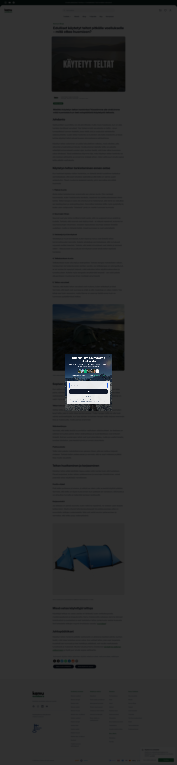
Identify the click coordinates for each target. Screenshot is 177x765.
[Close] (110, 356)
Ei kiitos (88, 396)
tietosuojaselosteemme (88, 401)
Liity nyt (88, 391)
